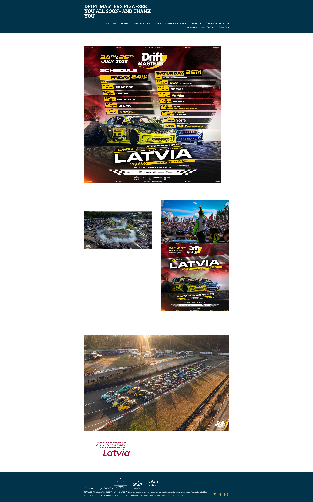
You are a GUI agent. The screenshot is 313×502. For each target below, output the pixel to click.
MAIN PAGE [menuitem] (111, 23)
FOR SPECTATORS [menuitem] (141, 23)
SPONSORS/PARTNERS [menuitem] (217, 23)
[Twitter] (214, 494)
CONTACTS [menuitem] (223, 27)
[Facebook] (220, 494)
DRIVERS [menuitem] (196, 23)
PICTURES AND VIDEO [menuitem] (176, 23)
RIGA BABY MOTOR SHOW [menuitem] (200, 27)
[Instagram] (226, 494)
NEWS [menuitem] (124, 23)
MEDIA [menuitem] (157, 23)
